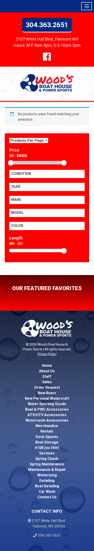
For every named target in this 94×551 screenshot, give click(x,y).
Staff (46, 376)
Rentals (46, 431)
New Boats (47, 393)
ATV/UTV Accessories (47, 415)
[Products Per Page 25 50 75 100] (28, 140)
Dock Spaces (47, 437)
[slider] (10, 162)
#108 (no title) (47, 448)
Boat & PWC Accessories (47, 409)
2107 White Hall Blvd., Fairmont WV (47, 39)
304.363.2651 (47, 25)
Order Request (47, 387)
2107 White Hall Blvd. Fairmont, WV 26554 (47, 523)
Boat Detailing (47, 486)
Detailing (47, 480)
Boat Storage (46, 442)
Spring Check (46, 459)
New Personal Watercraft (47, 398)
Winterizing (47, 475)
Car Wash (47, 491)
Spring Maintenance (47, 464)
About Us (47, 371)
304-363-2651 (49, 535)
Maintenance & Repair (47, 469)
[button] (86, 6)
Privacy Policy (46, 354)
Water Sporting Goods (47, 404)
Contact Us (47, 497)
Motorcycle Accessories (47, 420)
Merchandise (47, 426)
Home (47, 365)
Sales (47, 382)
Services (47, 453)
